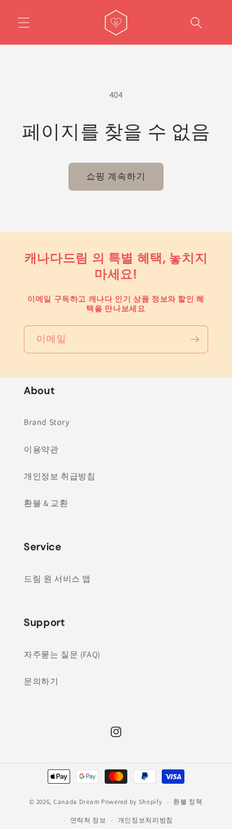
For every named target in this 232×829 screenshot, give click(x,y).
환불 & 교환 (46, 503)
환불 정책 (188, 801)
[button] (24, 23)
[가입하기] (194, 339)
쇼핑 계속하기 (116, 176)
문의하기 (41, 681)
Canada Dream (76, 801)
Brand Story (47, 422)
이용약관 (41, 449)
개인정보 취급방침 (59, 476)
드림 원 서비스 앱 (57, 578)
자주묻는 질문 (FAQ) (62, 654)
